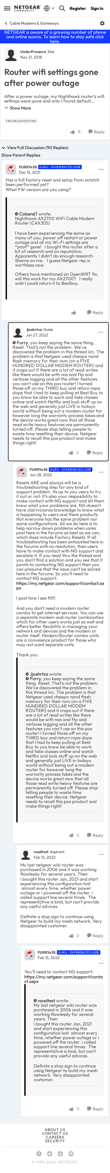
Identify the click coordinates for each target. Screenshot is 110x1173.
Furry (22, 342)
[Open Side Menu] (7, 8)
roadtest (41, 852)
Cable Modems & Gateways (34, 23)
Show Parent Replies (20, 155)
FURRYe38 (28, 167)
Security (55, 1140)
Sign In (97, 8)
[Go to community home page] (27, 8)
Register (78, 8)
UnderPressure (33, 52)
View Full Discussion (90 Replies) (37, 147)
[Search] (62, 8)
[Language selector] (49, 8)
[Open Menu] (102, 23)
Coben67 (28, 214)
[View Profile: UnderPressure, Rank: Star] (11, 54)
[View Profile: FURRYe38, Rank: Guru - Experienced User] (11, 169)
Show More (20, 108)
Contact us (55, 1133)
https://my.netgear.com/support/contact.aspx (60, 585)
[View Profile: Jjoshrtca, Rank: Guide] (18, 332)
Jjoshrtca (34, 329)
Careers (55, 1137)
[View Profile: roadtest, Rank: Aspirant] (25, 854)
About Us (55, 1129)
